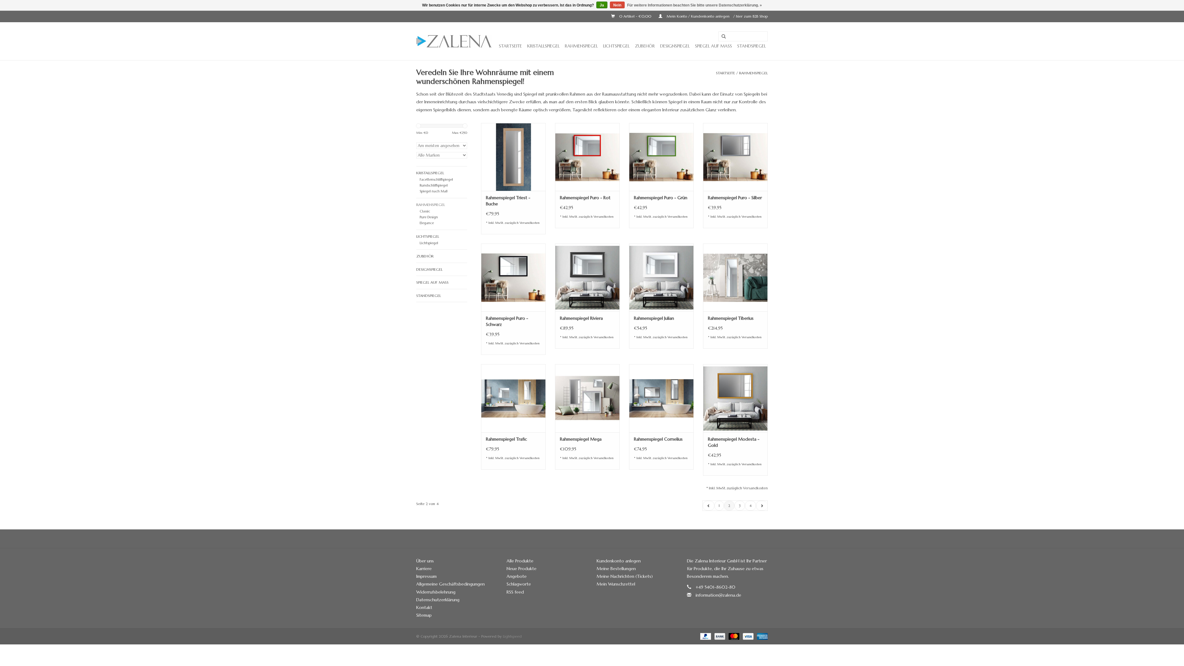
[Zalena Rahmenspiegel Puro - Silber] (735, 157)
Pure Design (429, 217)
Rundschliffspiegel (434, 185)
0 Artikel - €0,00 (635, 16)
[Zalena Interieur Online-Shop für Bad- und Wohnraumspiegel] (454, 41)
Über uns (425, 561)
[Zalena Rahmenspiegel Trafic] (513, 398)
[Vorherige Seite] (708, 506)
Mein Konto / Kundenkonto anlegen (698, 16)
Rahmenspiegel (581, 46)
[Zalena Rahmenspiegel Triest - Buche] (513, 157)
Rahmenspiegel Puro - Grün (660, 197)
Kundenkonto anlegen (619, 561)
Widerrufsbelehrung (435, 592)
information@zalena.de (718, 595)
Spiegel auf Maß (713, 46)
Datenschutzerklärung (437, 599)
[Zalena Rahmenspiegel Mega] (587, 398)
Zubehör (645, 46)
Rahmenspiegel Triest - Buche (508, 201)
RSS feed (515, 592)
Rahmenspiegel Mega (581, 439)
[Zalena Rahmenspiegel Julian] (661, 277)
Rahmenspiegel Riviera (581, 318)
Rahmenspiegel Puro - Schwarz (507, 321)
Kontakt (424, 607)
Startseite (510, 46)
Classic (425, 211)
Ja (602, 5)
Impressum (426, 576)
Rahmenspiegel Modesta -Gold (733, 442)
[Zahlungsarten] (705, 636)
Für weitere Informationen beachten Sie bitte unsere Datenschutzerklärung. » (694, 5)
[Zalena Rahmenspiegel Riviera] (587, 277)
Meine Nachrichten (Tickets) (625, 576)
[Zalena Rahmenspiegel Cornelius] (661, 398)
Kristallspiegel (543, 46)
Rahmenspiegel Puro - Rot (585, 197)
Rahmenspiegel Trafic (506, 439)
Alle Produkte (520, 561)
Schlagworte (519, 584)
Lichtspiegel (616, 46)
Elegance (427, 223)
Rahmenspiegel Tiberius (731, 318)
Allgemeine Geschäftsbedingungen (450, 584)
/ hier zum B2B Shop (750, 16)
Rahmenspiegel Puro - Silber (735, 197)
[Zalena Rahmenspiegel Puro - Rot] (587, 157)
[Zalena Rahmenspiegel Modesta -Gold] (735, 398)
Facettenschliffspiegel (436, 179)
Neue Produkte (521, 568)
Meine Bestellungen (616, 568)
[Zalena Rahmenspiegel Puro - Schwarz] (513, 277)
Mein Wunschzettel (616, 584)
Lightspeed (512, 636)
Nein (617, 5)
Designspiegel (675, 46)
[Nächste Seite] (761, 506)
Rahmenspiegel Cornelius (658, 439)
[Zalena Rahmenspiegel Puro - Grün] (661, 157)
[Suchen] (723, 36)
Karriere (424, 568)
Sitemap (424, 615)
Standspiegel (751, 46)
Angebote (517, 576)
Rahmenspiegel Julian (654, 318)
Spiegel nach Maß (433, 191)
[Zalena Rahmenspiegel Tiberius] (735, 277)
